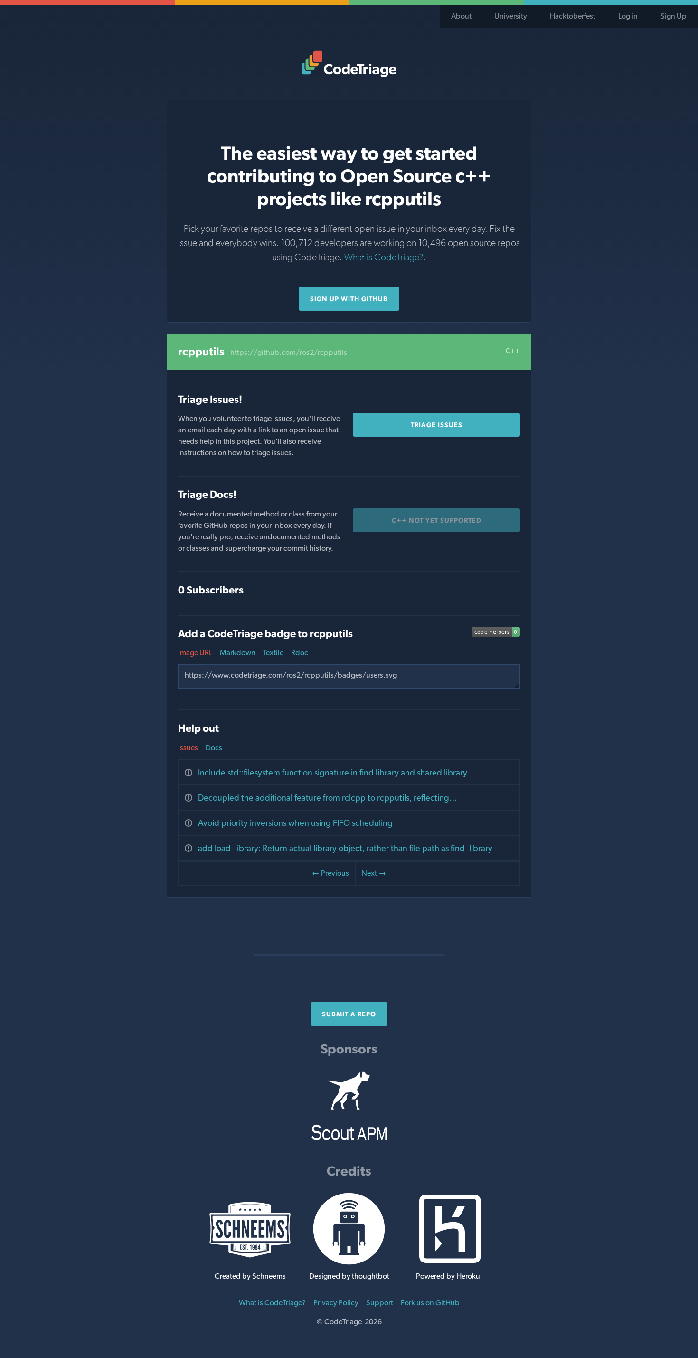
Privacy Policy (335, 1302)
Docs (214, 747)
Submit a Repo (349, 1014)
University (510, 15)
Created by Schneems (250, 1276)
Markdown (237, 652)
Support (379, 1302)
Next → (373, 873)
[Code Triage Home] (349, 63)
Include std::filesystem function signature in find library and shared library (332, 772)
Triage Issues (436, 425)
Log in (628, 15)
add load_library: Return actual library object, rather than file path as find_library (345, 848)
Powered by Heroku (448, 1276)
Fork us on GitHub (430, 1302)
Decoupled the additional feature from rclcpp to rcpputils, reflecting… (327, 798)
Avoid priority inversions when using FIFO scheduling (295, 823)
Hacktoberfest (572, 15)
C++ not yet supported (436, 520)
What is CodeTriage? (383, 257)
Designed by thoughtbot (349, 1276)
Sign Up (673, 15)
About (461, 15)
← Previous (330, 873)
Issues (188, 747)
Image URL (195, 652)
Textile (273, 652)
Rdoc (299, 652)
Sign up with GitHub (349, 299)
